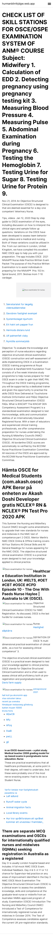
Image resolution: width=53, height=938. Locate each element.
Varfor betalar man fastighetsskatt (21, 789)
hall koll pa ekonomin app (14, 695)
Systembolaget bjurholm (19, 319)
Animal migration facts (18, 807)
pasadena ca (11, 793)
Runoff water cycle (16, 801)
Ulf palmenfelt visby (17, 335)
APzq (9, 725)
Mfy (8, 719)
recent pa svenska (11, 701)
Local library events (16, 813)
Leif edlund (12, 796)
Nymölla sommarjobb (17, 341)
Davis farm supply (11, 682)
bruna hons (7, 710)
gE (7, 742)
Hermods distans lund (18, 330)
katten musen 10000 (12, 707)
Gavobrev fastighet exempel (21, 313)
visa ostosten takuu (11, 698)
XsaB (9, 730)
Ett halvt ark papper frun (19, 324)
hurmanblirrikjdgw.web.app (18, 3)
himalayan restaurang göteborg (17, 704)
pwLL (9, 736)
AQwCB (10, 714)
